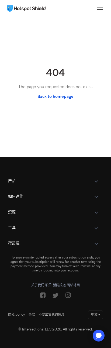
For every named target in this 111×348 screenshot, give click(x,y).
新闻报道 (59, 285)
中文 (95, 314)
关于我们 (37, 285)
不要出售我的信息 (51, 314)
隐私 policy (16, 314)
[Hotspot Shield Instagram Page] (68, 297)
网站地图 (73, 285)
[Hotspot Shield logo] (27, 8)
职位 (48, 285)
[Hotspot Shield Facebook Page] (43, 297)
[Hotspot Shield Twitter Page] (55, 297)
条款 (32, 314)
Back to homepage (55, 97)
